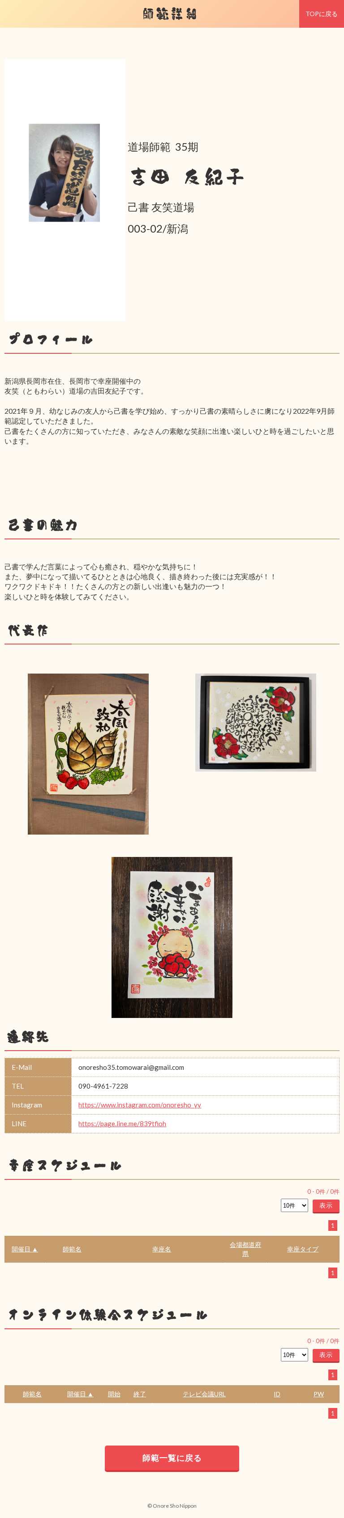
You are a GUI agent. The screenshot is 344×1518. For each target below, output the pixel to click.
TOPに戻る (321, 13)
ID (277, 1394)
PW (319, 1394)
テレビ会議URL (204, 1394)
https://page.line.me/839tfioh (122, 1123)
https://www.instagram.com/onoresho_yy (139, 1105)
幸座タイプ (302, 1249)
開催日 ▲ (25, 1249)
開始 (114, 1394)
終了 (139, 1394)
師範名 (72, 1249)
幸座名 (161, 1249)
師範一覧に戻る (172, 1458)
